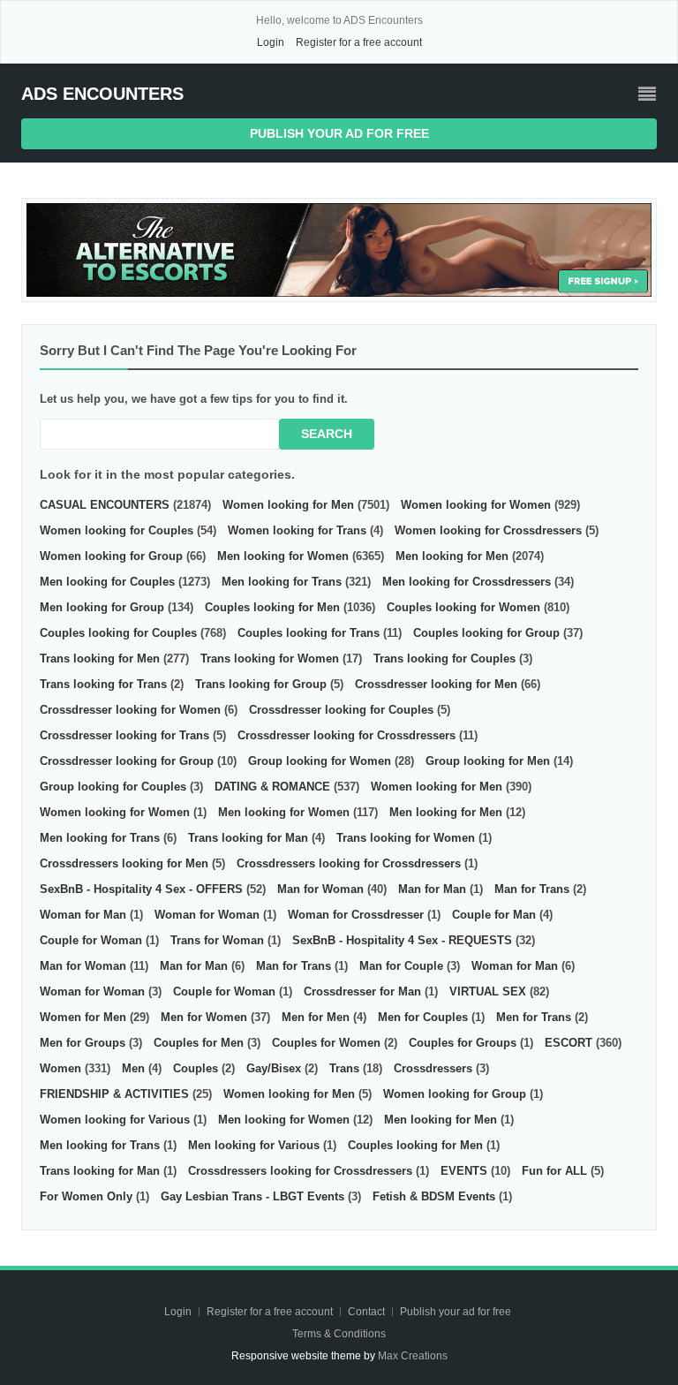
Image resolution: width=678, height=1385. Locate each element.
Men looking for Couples (107, 581)
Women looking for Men (288, 504)
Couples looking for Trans (308, 633)
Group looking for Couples (113, 786)
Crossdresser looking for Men (436, 684)
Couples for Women (326, 1042)
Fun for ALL (554, 1170)
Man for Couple (401, 966)
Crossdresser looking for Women (130, 709)
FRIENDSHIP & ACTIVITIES (114, 1094)
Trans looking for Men (100, 658)
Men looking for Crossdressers (466, 581)
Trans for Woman (217, 940)
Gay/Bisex (273, 1068)
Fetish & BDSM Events (434, 1196)
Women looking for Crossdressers (488, 530)
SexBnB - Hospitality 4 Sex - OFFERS (141, 889)
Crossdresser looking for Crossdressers (346, 735)
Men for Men (316, 1017)
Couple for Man (494, 914)
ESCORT (568, 1042)
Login (270, 42)
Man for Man (432, 889)
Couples (195, 1068)
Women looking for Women (476, 504)
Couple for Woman (91, 940)
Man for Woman (320, 889)
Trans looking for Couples (444, 658)
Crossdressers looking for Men (124, 863)
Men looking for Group (102, 607)
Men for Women (204, 1017)
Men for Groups (82, 1042)
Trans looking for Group (261, 684)
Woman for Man (83, 914)
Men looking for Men (452, 556)
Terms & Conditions (339, 1334)
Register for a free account (359, 42)
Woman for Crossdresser (356, 914)
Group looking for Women (319, 761)
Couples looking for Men (272, 607)
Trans (344, 1068)
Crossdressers (433, 1068)
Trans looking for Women (269, 658)
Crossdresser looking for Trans (124, 735)
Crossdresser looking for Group (127, 761)
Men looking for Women (283, 556)
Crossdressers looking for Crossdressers (349, 863)
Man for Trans (531, 889)
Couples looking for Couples (118, 633)
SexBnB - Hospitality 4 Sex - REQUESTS (402, 940)
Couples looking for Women (463, 607)
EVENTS (464, 1170)
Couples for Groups (462, 1042)
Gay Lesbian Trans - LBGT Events (252, 1196)
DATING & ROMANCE (272, 786)
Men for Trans (533, 1017)
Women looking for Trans (297, 530)
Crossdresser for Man (362, 991)
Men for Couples (423, 1017)
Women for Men (83, 1017)
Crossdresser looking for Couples (341, 709)
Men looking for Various (254, 1145)
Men (133, 1068)
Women (60, 1068)
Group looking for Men (488, 761)
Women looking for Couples (116, 530)
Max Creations (413, 1356)
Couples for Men (199, 1042)
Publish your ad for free (339, 133)
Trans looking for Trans (103, 684)
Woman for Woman (207, 914)
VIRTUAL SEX (487, 991)
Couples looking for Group (486, 633)
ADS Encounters (102, 93)
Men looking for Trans (282, 581)
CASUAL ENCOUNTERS (105, 504)
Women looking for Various (115, 1119)
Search (326, 434)
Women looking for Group (111, 556)
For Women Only (86, 1196)
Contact (368, 1312)
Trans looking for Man (248, 837)
